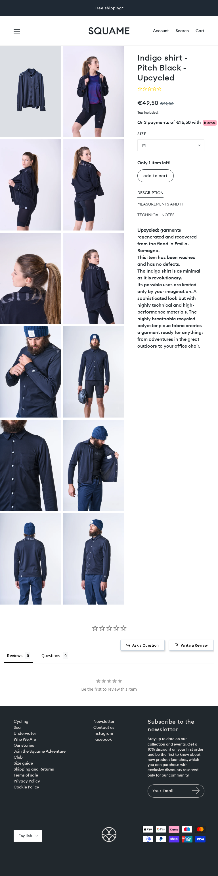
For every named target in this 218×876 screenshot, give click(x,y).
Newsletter (103, 721)
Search (182, 30)
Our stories (24, 745)
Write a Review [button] (194, 645)
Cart (200, 30)
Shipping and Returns (34, 769)
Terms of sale (26, 775)
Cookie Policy (26, 787)
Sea (17, 727)
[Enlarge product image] (30, 91)
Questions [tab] (50, 655)
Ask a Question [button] (145, 645)
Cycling (21, 721)
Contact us (103, 727)
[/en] (109, 30)
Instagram (103, 733)
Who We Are (25, 739)
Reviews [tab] (14, 655)
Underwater (25, 733)
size (141, 133)
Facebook (102, 739)
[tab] (150, 194)
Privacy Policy (27, 781)
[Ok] (196, 793)
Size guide (23, 763)
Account (161, 30)
